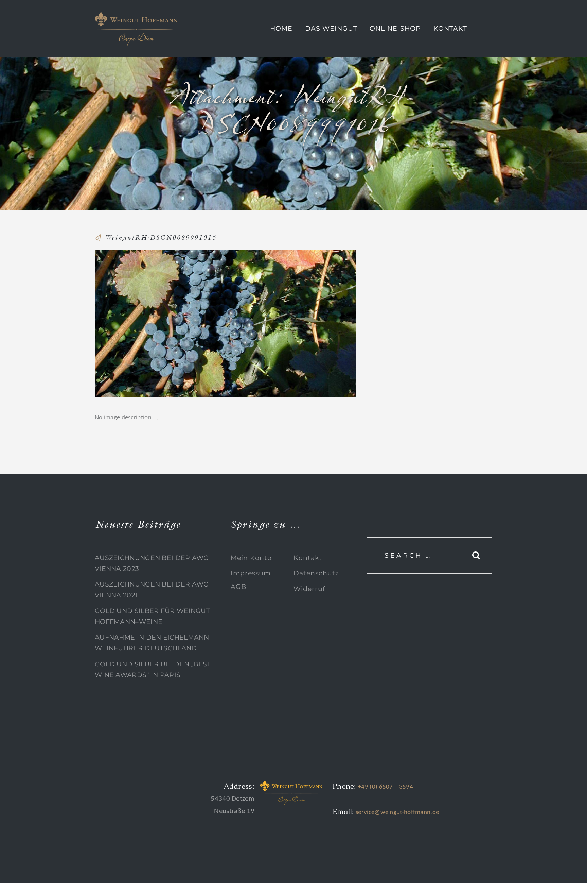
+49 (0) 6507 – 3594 (385, 787)
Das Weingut (331, 28)
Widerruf (309, 589)
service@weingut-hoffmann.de (396, 812)
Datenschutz (316, 573)
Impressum (251, 573)
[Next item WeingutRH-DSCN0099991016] (291, 323)
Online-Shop (395, 28)
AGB (238, 587)
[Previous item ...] (160, 323)
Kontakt (450, 28)
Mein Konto (251, 558)
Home (281, 28)
